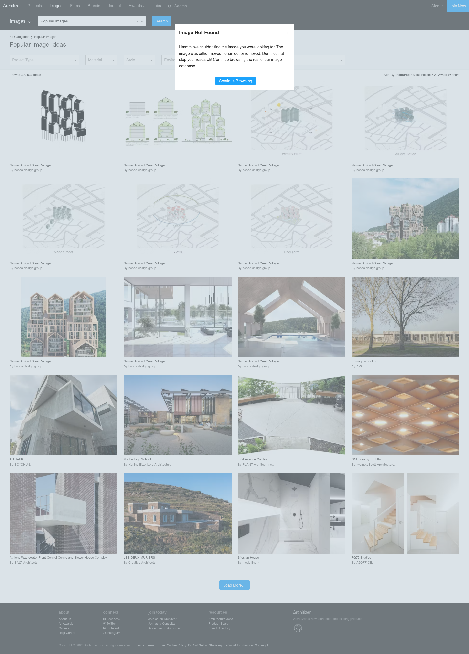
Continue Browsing (235, 81)
